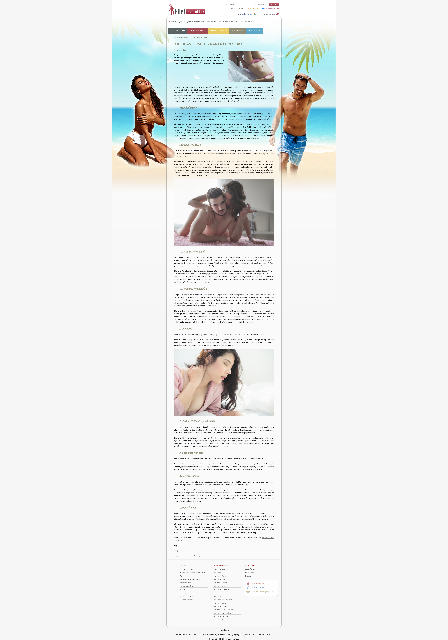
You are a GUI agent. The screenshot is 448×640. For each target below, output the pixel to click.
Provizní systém (250, 569)
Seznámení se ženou (186, 596)
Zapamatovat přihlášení (271, 8)
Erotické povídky (197, 30)
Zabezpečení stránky (186, 586)
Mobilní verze (224, 630)
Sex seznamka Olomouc (220, 617)
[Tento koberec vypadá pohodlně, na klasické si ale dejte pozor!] (224, 245)
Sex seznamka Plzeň (219, 579)
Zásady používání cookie (188, 583)
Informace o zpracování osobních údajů (192, 573)
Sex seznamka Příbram (220, 620)
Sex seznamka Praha (219, 576)
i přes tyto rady (205, 319)
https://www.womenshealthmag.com (189, 556)
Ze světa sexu (237, 30)
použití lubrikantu (234, 127)
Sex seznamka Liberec (219, 603)
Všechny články (178, 30)
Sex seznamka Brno (219, 586)
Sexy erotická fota (185, 590)
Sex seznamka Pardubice (220, 606)
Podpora (248, 576)
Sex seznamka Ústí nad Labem (222, 600)
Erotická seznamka (219, 569)
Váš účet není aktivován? (236, 8)
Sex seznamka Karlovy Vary (221, 590)
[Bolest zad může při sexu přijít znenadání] (224, 415)
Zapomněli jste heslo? (253, 8)
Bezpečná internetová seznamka (190, 579)
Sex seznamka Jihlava (219, 593)
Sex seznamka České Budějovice (223, 610)
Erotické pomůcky (218, 30)
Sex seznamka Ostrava (220, 583)
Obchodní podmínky (186, 569)
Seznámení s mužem (186, 600)
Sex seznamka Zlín (218, 596)
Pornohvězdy (254, 30)
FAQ (181, 576)
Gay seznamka (250, 573)
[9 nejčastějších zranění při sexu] (251, 82)
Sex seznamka (217, 573)
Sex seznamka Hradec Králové (222, 613)
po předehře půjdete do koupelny (199, 492)
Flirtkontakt (179, 37)
